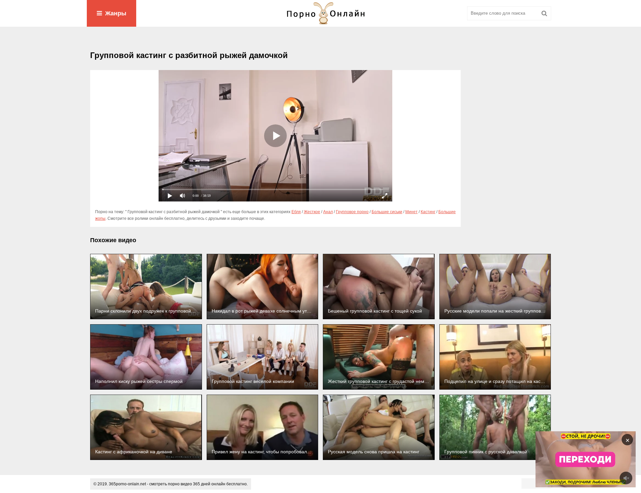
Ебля (296, 211)
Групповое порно (352, 211)
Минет (411, 211)
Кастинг (428, 211)
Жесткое (312, 211)
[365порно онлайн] (320, 13)
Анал (328, 211)
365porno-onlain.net (127, 484)
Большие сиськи (387, 211)
